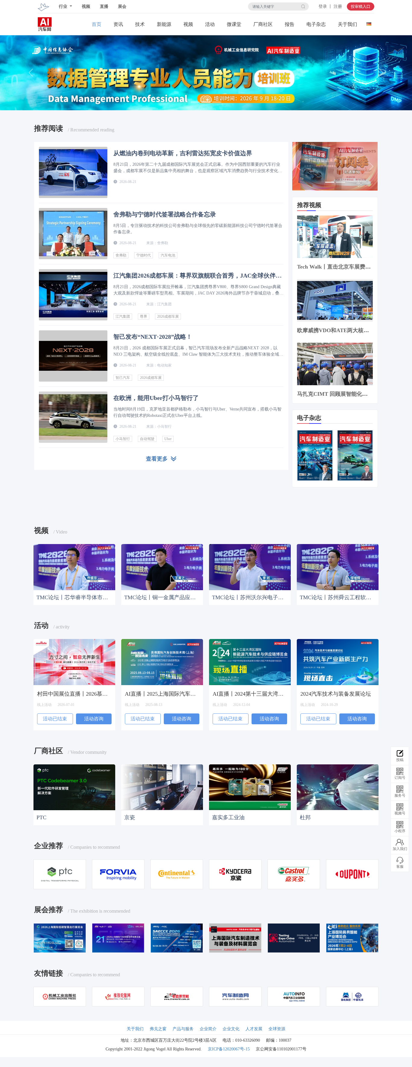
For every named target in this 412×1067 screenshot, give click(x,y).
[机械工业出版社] (60, 995)
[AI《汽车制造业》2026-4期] (315, 454)
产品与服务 (183, 1028)
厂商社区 (263, 24)
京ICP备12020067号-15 (229, 1048)
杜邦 (305, 817)
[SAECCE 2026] (177, 937)
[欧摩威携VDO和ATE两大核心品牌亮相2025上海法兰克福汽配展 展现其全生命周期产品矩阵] (335, 299)
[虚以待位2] (235, 937)
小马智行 (123, 439)
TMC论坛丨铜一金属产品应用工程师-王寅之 (160, 597)
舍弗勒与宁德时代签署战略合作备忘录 (164, 214)
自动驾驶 (147, 439)
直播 (104, 6)
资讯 (118, 24)
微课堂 (234, 24)
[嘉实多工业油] (250, 786)
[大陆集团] (177, 873)
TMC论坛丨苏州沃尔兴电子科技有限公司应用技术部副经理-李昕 (248, 597)
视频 (86, 6)
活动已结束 (55, 717)
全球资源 (276, 1028)
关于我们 (347, 24)
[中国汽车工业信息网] (294, 995)
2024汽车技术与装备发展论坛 (335, 693)
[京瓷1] (235, 873)
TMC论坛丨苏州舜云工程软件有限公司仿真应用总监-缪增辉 (336, 597)
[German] (368, 22)
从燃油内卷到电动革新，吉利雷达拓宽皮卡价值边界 (182, 153)
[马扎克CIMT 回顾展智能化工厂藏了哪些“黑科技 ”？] (335, 363)
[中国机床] (352, 995)
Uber (168, 439)
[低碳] (118, 937)
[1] (206, 72)
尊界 (143, 316)
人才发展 (254, 1028)
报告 (289, 24)
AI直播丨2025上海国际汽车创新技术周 (160, 694)
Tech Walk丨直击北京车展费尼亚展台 (334, 269)
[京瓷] (162, 786)
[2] (335, 165)
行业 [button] (63, 6)
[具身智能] (352, 937)
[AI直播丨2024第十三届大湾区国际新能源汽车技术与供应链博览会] (250, 661)
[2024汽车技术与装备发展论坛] (338, 661)
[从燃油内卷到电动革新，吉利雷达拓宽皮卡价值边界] (73, 172)
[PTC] (74, 786)
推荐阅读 (48, 128)
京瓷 (129, 817)
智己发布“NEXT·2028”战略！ (152, 336)
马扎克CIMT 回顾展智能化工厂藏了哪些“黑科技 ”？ (332, 396)
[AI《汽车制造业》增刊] (355, 454)
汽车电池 (168, 255)
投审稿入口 (360, 6)
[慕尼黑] (60, 937)
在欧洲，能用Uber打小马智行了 (156, 398)
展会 (122, 6)
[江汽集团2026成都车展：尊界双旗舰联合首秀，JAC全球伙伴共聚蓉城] (73, 294)
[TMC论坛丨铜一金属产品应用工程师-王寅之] (162, 566)
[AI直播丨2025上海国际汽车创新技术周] (162, 661)
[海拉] (118, 873)
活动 (210, 24)
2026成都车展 (168, 316)
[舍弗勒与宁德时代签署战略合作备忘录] (73, 233)
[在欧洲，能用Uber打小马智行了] (73, 417)
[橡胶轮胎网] (118, 995)
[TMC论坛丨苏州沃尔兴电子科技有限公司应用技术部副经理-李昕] (250, 566)
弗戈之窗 (158, 1028)
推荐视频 (309, 204)
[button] (31, 72)
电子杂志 (316, 24)
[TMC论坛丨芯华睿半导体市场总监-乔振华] (74, 566)
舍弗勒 (121, 255)
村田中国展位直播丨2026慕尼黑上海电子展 (72, 694)
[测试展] (294, 937)
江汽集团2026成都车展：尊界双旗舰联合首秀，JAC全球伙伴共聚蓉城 (197, 275)
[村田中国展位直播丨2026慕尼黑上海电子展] (74, 661)
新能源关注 (164, 24)
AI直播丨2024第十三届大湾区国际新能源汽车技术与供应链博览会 (248, 694)
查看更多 (158, 459)
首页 (96, 24)
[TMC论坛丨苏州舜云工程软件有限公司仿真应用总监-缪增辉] (338, 566)
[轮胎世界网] (177, 995)
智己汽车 (123, 378)
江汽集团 (123, 316)
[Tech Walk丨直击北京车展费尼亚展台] (335, 236)
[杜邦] (338, 786)
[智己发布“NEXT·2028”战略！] (73, 356)
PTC (41, 817)
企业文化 (231, 1028)
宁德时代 (143, 255)
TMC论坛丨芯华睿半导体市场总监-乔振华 (72, 597)
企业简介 (208, 1028)
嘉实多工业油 (228, 817)
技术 (140, 24)
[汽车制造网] (235, 995)
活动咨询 (93, 717)
